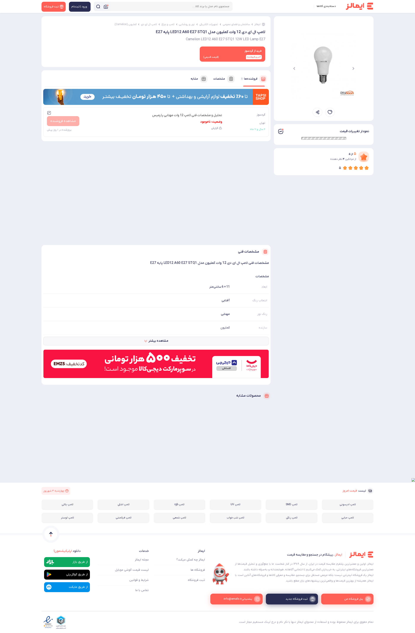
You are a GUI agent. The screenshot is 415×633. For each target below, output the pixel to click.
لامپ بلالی (67, 504)
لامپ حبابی (347, 517)
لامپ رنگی (291, 517)
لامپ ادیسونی (348, 504)
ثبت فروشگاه (196, 580)
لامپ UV (235, 504)
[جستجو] (98, 6)
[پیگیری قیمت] (330, 112)
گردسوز (261, 115)
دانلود (67, 551)
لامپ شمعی (179, 517)
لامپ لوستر (67, 517)
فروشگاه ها (198, 570)
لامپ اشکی (123, 504)
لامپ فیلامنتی (123, 517)
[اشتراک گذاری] (317, 112)
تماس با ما (142, 590)
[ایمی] (221, 574)
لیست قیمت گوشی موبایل (132, 570)
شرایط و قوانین (139, 580)
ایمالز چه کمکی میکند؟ (190, 560)
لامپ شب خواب (235, 517)
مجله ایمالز (142, 560)
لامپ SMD (291, 504)
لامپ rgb (179, 504)
